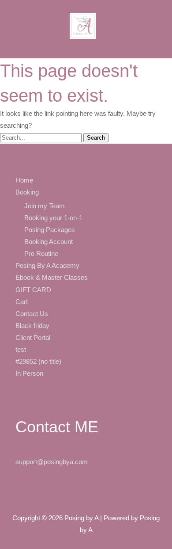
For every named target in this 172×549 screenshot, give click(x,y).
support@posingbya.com (51, 461)
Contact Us (31, 313)
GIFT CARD (33, 290)
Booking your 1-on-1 (53, 217)
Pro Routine (41, 253)
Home (24, 180)
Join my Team (44, 206)
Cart (21, 301)
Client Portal (32, 337)
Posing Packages (49, 229)
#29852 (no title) (38, 361)
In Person (29, 373)
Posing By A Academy (47, 265)
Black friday (32, 325)
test (20, 349)
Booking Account (48, 241)
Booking (27, 192)
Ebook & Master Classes (51, 277)
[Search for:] (41, 137)
